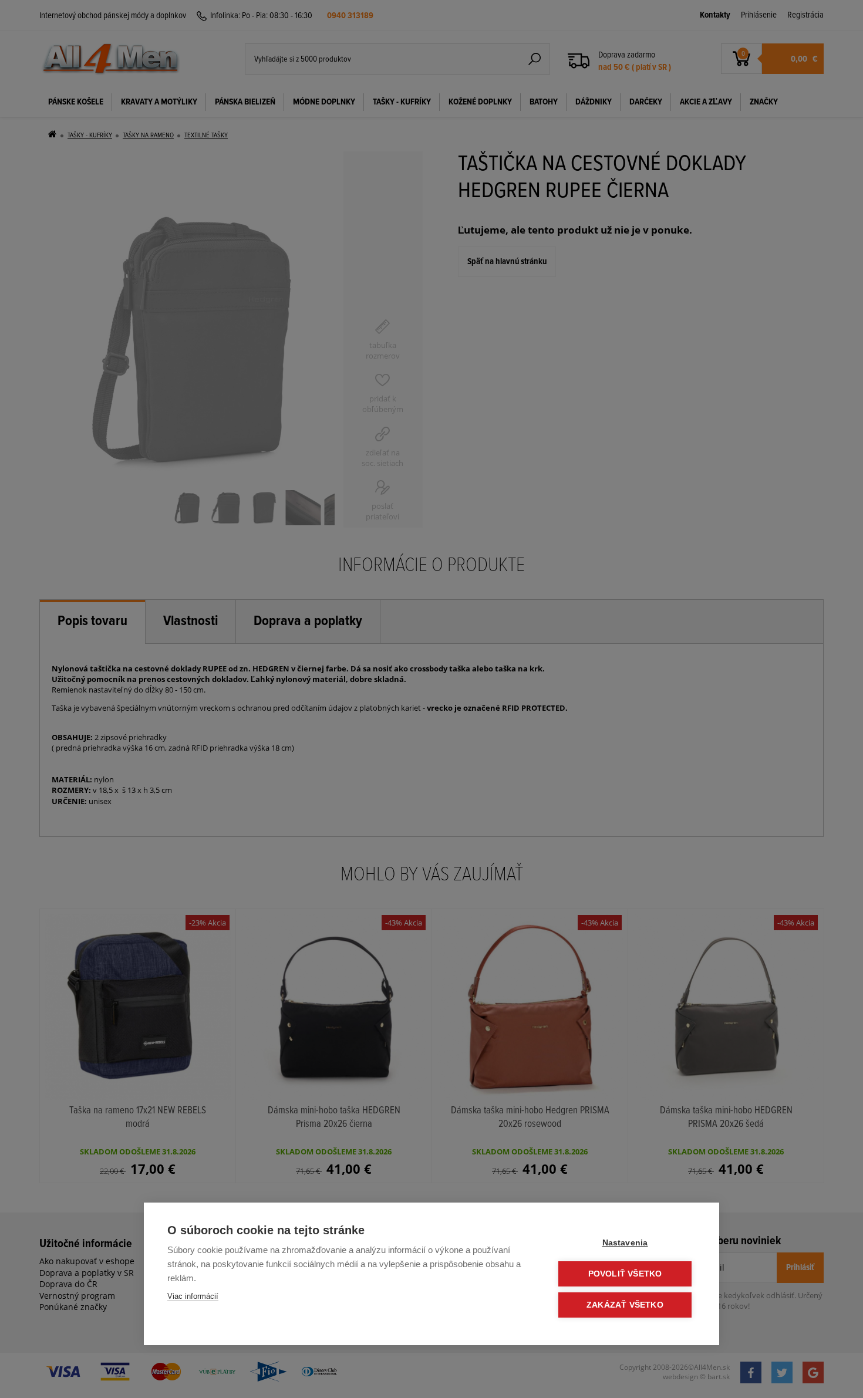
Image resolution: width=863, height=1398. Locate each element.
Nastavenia (625, 1242)
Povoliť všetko (625, 1273)
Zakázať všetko (624, 1305)
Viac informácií (192, 1296)
